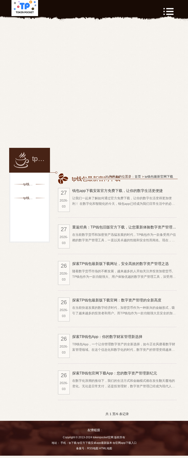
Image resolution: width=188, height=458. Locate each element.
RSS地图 (92, 448)
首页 (138, 176)
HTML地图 (105, 448)
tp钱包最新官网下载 (159, 176)
